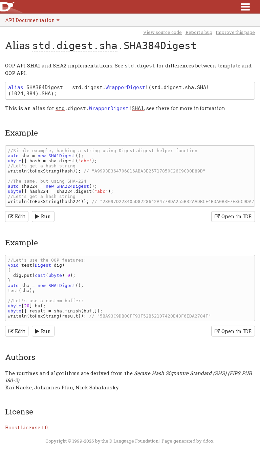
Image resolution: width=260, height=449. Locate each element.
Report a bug (199, 32)
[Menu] (245, 6)
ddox (208, 441)
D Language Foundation (133, 441)
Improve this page (235, 32)
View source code (162, 32)
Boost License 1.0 (26, 427)
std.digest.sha (74, 46)
